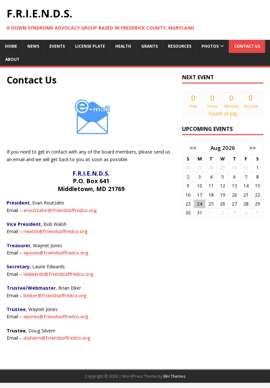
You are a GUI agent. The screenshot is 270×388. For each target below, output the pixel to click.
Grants (149, 46)
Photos (210, 46)
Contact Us (247, 46)
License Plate (90, 46)
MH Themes (174, 376)
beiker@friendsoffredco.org (55, 295)
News (33, 46)
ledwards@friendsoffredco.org (58, 274)
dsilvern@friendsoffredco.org (56, 338)
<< (193, 148)
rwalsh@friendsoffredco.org (55, 231)
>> (252, 148)
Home (11, 46)
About (12, 59)
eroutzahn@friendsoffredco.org (60, 210)
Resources (179, 46)
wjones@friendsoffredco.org (55, 253)
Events (57, 46)
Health (123, 46)
